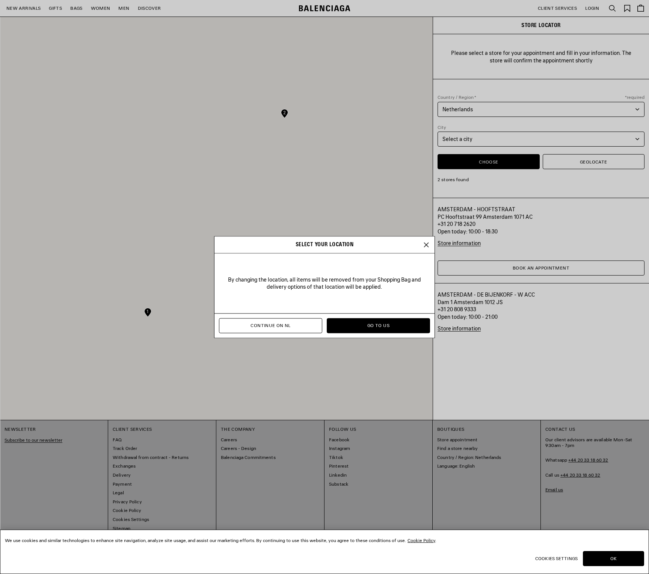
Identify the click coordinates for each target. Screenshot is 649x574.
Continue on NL (270, 325)
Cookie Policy (421, 540)
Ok (613, 558)
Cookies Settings (556, 558)
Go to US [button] (378, 325)
